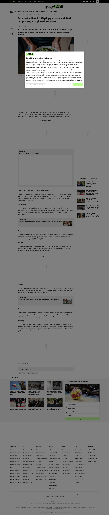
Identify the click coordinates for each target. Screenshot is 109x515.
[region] (54, 70)
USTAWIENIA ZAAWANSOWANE (36, 84)
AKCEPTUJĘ (77, 85)
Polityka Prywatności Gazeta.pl (70, 80)
